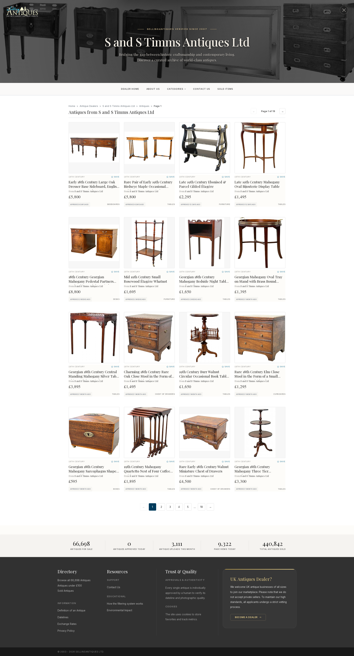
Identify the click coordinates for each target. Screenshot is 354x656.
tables (171, 204)
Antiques (144, 105)
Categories (175, 89)
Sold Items (225, 89)
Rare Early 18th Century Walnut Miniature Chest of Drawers (204, 468)
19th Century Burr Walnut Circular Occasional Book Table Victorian (203, 376)
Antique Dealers (89, 105)
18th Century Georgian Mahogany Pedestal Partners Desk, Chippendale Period (91, 281)
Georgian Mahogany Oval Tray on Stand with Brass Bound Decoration (258, 281)
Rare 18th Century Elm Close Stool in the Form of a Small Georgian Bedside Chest (257, 376)
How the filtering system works (125, 603)
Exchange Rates (67, 623)
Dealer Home (130, 89)
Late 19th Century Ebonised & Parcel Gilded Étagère (202, 184)
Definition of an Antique (71, 610)
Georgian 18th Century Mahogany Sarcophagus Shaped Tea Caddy (93, 471)
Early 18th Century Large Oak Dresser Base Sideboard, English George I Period (94, 186)
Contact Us (201, 89)
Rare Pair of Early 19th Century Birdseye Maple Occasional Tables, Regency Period (148, 186)
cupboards (279, 394)
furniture (224, 204)
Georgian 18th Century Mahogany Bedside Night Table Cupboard (203, 281)
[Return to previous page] (344, 10)
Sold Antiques (66, 590)
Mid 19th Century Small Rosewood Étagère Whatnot (145, 279)
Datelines (63, 617)
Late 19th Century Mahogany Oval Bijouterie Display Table (257, 184)
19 (201, 506)
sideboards (113, 204)
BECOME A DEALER (246, 617)
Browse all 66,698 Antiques (74, 580)
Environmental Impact (119, 610)
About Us (153, 89)
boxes (116, 489)
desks (116, 299)
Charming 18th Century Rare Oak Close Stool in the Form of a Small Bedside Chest (149, 376)
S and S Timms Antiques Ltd (119, 105)
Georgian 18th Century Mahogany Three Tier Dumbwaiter (252, 471)
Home (72, 105)
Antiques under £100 (70, 585)
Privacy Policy (66, 630)
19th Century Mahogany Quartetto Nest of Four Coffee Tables (147, 471)
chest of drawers (165, 394)
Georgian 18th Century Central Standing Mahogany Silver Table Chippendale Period (94, 376)
